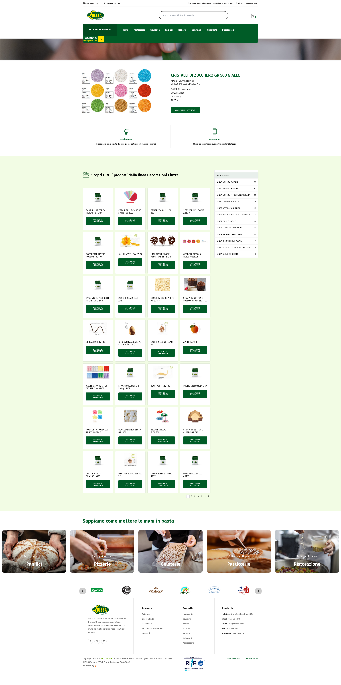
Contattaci (229, 3)
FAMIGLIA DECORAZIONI (182, 81)
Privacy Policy (233, 659)
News (199, 3)
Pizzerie (182, 30)
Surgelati (196, 30)
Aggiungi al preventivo (185, 110)
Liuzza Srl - (107, 659)
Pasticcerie (139, 30)
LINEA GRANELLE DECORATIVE (185, 84)
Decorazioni (228, 30)
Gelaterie (155, 30)
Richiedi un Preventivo (152, 628)
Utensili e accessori (101, 30)
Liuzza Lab (206, 3)
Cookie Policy (252, 659)
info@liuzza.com (113, 3)
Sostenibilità (217, 3)
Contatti (146, 633)
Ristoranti (212, 30)
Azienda (192, 3)
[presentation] (82, 591)
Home (125, 30)
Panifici (169, 30)
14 (209, 496)
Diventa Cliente (91, 3)
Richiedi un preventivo (247, 3)
